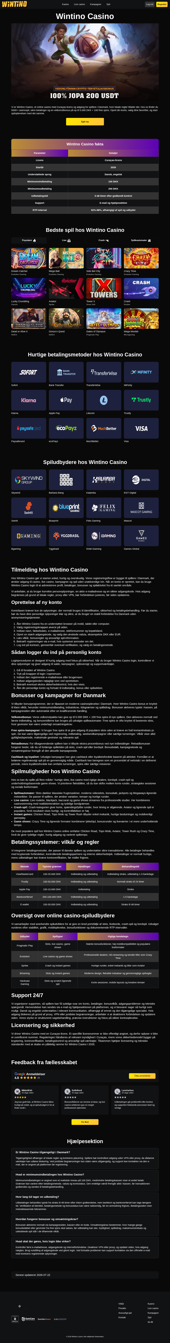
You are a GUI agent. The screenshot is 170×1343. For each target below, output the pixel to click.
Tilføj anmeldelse (142, 1076)
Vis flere (85, 1122)
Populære (27, 240)
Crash (102, 240)
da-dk (150, 1322)
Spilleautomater (139, 240)
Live (64, 240)
